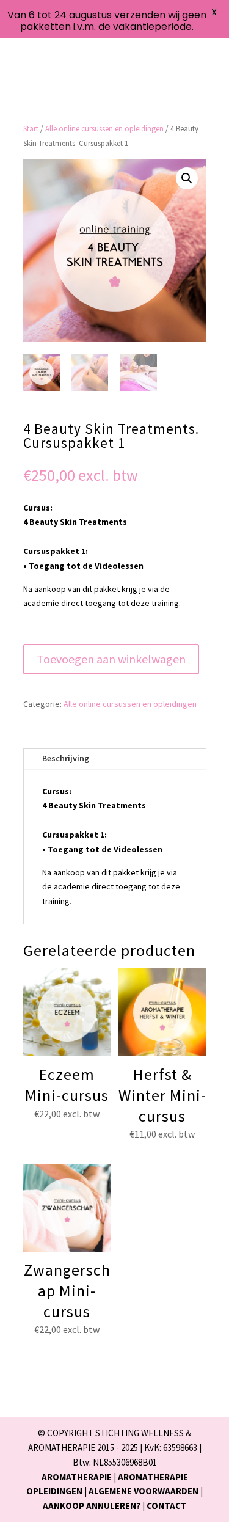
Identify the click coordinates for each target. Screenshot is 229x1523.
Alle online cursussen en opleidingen (104, 128)
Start (30, 128)
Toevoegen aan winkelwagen (111, 659)
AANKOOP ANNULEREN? (91, 1505)
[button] (187, 178)
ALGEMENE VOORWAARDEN (143, 1491)
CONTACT (167, 1505)
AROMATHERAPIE (77, 1477)
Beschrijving (65, 758)
